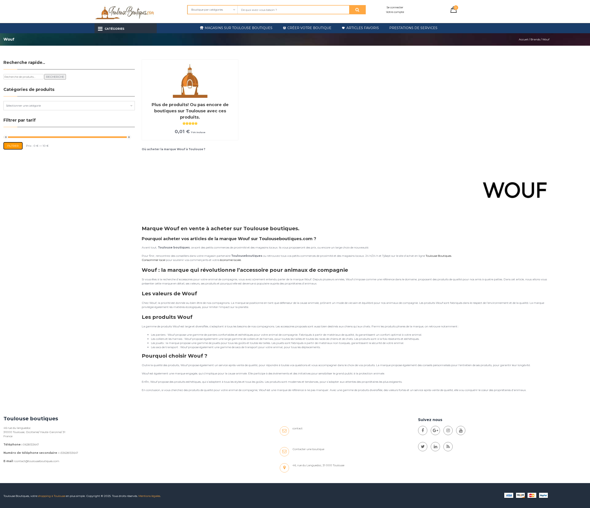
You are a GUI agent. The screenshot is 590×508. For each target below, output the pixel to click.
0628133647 (31, 444)
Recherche (55, 76)
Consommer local (153, 260)
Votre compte (395, 12)
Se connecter (394, 7)
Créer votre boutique (309, 28)
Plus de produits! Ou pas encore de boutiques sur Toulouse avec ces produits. (190, 111)
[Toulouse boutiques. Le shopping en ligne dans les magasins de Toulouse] (422, 430)
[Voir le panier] (453, 11)
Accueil (523, 39)
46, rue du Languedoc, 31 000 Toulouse (318, 465)
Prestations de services (413, 28)
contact (297, 428)
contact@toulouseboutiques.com (37, 461)
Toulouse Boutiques (438, 255)
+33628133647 (68, 452)
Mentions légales (149, 496)
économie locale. (231, 260)
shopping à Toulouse (51, 496)
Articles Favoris (362, 28)
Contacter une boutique (308, 449)
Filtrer (13, 145)
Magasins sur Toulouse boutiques (238, 28)
